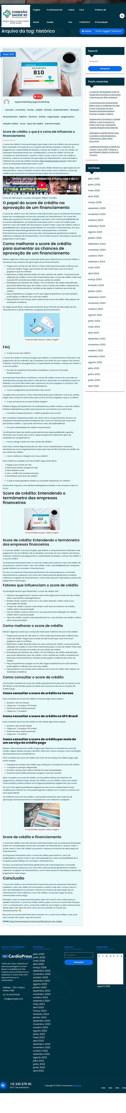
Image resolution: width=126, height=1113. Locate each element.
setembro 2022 (96, 356)
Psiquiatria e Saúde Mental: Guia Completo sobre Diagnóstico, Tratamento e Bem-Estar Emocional (104, 137)
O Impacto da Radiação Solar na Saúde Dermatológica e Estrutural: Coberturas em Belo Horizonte (105, 94)
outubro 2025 (95, 220)
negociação (53, 116)
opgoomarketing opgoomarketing (32, 101)
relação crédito (10, 123)
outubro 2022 (95, 350)
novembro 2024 (97, 249)
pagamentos (67, 116)
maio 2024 (94, 267)
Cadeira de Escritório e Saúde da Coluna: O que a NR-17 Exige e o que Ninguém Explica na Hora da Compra (104, 150)
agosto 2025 (95, 231)
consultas (20, 109)
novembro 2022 (97, 344)
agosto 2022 (95, 362)
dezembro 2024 (97, 243)
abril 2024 (93, 273)
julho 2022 (93, 368)
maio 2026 (94, 190)
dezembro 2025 (97, 208)
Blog (39, 96)
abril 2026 (93, 196)
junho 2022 (94, 374)
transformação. (53, 123)
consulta (9, 109)
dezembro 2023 (96, 297)
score (23, 123)
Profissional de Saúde (54, 16)
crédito (39, 109)
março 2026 (95, 202)
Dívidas (48, 109)
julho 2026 (93, 178)
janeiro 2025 (95, 237)
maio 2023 (94, 326)
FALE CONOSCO (84, 16)
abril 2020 (93, 386)
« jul (119, 991)
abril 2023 (93, 332)
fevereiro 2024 (96, 285)
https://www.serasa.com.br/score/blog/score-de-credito (35, 921)
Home (87, 31)
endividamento (61, 109)
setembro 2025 (96, 226)
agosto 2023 (95, 314)
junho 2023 (94, 320)
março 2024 (95, 279)
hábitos (23, 116)
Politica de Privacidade (101, 16)
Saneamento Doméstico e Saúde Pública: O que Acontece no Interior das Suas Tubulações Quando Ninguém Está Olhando (104, 123)
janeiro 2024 (95, 291)
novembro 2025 (97, 214)
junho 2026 (94, 184)
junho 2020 (94, 380)
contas (30, 109)
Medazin (77, 1085)
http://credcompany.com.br (53, 161)
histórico (33, 116)
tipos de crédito (35, 123)
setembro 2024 (96, 261)
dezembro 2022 (96, 338)
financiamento (10, 116)
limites (42, 116)
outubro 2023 (95, 309)
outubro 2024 (95, 255)
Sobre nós (71, 16)
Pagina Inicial (36, 16)
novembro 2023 (97, 303)
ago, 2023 (8, 54)
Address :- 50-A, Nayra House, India (14, 989)
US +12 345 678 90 (11, 994)
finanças (74, 109)
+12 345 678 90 (20, 1084)
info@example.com (13, 998)
